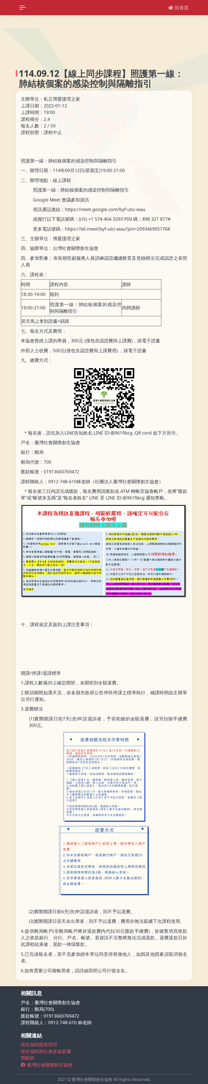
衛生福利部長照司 (39, 1044)
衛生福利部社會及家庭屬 (46, 1051)
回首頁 (181, 8)
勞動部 (27, 1058)
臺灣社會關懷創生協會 (50, 1065)
